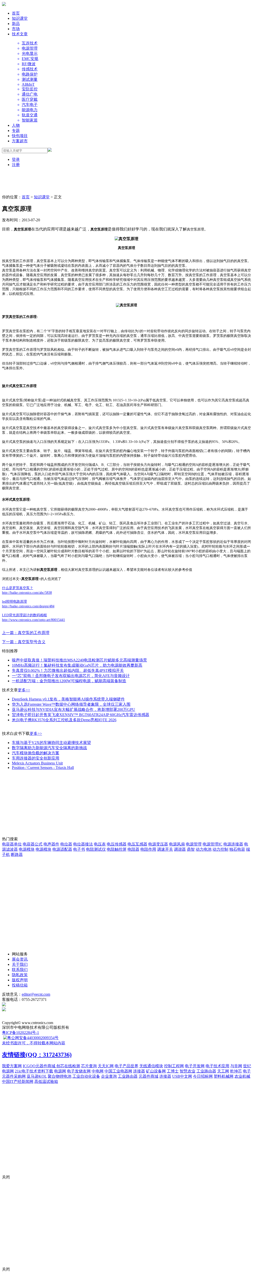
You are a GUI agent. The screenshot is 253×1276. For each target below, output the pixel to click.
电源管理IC (212, 844)
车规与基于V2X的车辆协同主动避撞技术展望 (51, 743)
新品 (16, 23)
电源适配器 (62, 849)
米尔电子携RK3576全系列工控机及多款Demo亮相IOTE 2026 (64, 720)
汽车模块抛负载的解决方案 (35, 753)
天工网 (223, 1071)
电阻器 (133, 849)
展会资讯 (20, 959)
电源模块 (27, 849)
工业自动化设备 (86, 1076)
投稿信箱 (20, 985)
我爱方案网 (12, 1066)
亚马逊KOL (37, 1076)
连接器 (139, 1071)
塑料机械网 (223, 1076)
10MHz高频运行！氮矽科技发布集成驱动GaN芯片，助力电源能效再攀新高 (77, 665)
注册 (16, 165)
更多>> (24, 690)
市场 (16, 29)
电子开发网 (195, 1066)
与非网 (236, 1066)
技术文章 (20, 34)
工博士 (173, 1071)
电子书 (79, 849)
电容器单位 (12, 844)
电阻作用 (148, 849)
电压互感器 (137, 844)
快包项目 (20, 136)
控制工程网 (174, 1066)
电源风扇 (177, 844)
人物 (16, 125)
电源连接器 (233, 844)
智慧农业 (187, 1071)
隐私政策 (20, 975)
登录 (16, 159)
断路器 (17, 854)
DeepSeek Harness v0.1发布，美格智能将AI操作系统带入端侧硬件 (68, 699)
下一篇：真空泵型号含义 (23, 642)
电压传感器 (116, 844)
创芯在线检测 (68, 1066)
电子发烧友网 (79, 1071)
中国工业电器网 (118, 1071)
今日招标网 (203, 1076)
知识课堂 (20, 18)
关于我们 (20, 964)
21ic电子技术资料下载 (34, 1071)
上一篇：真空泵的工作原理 (25, 633)
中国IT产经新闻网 (17, 1081)
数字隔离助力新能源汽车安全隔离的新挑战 (49, 748)
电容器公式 (32, 844)
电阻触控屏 (116, 849)
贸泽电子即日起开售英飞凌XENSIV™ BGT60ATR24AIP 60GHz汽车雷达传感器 (80, 715)
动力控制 (220, 849)
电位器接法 (83, 844)
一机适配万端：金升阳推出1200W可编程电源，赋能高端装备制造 (69, 681)
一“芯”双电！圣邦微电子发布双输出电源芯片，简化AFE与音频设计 (71, 676)
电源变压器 (158, 844)
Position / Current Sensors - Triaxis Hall (43, 767)
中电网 (98, 1071)
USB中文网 (182, 1076)
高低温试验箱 (46, 1081)
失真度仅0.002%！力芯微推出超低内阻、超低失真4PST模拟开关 (68, 670)
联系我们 (20, 969)
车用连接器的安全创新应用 (35, 758)
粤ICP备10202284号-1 (20, 1032)
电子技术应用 (217, 1066)
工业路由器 (206, 1071)
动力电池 (203, 849)
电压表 (100, 844)
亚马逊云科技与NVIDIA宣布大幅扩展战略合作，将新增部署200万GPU (73, 709)
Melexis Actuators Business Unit (37, 763)
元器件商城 (148, 1076)
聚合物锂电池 (59, 1076)
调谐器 (180, 849)
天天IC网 (106, 1066)
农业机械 (242, 1076)
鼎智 (191, 849)
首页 (16, 13)
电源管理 (194, 844)
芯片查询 (89, 1066)
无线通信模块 (151, 1066)
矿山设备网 (156, 1071)
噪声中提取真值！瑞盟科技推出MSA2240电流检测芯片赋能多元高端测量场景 (79, 660)
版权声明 (20, 980)
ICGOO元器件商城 (39, 1066)
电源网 (60, 1071)
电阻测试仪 (96, 849)
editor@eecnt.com (36, 994)
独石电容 (237, 849)
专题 (16, 130)
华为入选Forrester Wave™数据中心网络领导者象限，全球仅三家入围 (71, 704)
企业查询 (109, 1076)
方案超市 (20, 141)
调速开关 (165, 849)
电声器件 (51, 844)
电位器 (66, 844)
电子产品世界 (126, 1066)
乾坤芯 (236, 1071)
